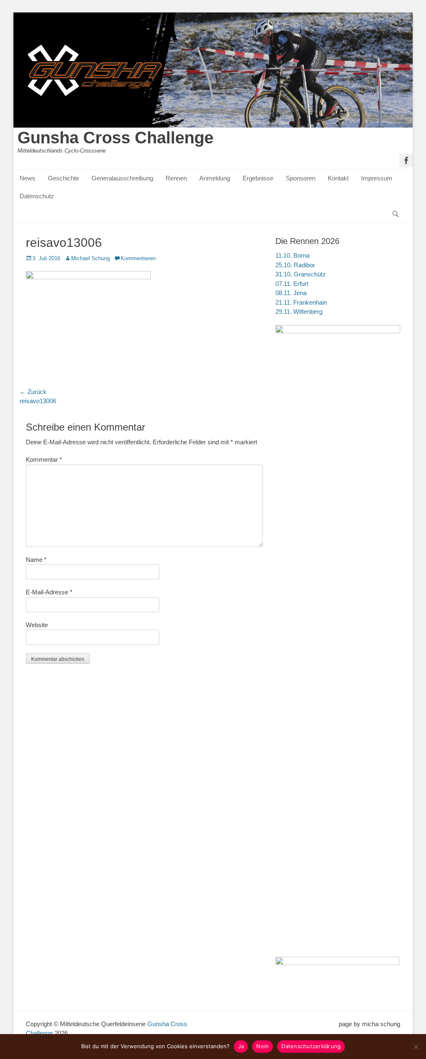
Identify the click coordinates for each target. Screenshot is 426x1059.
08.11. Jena (291, 292)
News (27, 178)
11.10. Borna (292, 255)
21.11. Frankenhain (301, 302)
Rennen (176, 178)
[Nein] (415, 1046)
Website (37, 624)
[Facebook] (406, 160)
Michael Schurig (90, 258)
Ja (241, 1046)
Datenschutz (37, 195)
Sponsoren (300, 178)
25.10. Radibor (295, 264)
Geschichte (63, 178)
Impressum (376, 178)
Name (36, 559)
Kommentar (44, 459)
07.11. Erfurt (291, 283)
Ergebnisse (258, 178)
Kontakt (338, 178)
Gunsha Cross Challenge (115, 137)
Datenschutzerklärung (311, 1046)
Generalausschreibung (122, 178)
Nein (262, 1046)
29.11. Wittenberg (298, 311)
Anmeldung (214, 178)
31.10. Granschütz (300, 274)
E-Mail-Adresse (49, 592)
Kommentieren (138, 258)
